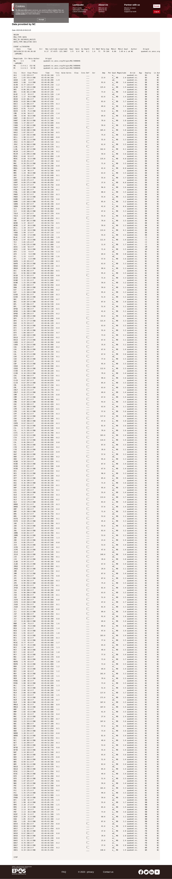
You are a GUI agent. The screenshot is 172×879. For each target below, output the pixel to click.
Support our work (130, 11)
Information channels (80, 10)
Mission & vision (130, 8)
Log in (156, 12)
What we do (102, 10)
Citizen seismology (79, 11)
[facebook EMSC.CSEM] (140, 872)
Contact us (108, 872)
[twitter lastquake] (146, 872)
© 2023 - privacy (86, 872)
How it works (77, 8)
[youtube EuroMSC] (157, 872)
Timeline (101, 11)
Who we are (102, 8)
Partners (127, 10)
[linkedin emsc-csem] (151, 872)
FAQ (64, 872)
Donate (156, 6)
